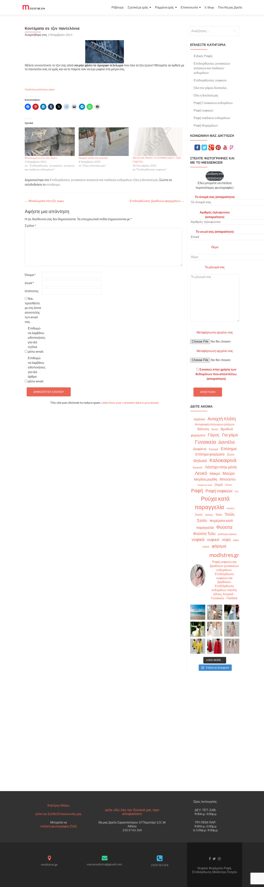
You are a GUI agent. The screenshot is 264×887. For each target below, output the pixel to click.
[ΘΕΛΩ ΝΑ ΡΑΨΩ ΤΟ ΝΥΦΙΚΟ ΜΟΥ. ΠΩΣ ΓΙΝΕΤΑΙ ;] (158, 141)
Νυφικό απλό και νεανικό (93, 157)
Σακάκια (230, 508)
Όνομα (30, 275)
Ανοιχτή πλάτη (222, 418)
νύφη (226, 539)
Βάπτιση (203, 429)
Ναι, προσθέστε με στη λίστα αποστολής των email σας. (33, 310)
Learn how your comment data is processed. (130, 402)
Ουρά (219, 484)
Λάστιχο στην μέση (221, 467)
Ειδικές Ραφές (203, 56)
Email (29, 283)
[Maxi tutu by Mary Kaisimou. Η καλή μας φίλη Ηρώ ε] (197, 629)
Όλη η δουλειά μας (145, 180)
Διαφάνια (199, 449)
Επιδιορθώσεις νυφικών (210, 80)
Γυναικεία (205, 442)
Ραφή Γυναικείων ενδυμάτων (213, 103)
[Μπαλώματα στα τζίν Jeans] (50, 141)
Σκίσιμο (209, 514)
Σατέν (199, 514)
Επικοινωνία (189, 7)
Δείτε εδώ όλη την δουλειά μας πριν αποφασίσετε (132, 812)
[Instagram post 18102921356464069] (197, 612)
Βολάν (215, 429)
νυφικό (213, 539)
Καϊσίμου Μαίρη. (59, 805)
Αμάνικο (199, 419)
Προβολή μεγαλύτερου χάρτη (40, 89)
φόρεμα (219, 545)
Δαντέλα (226, 442)
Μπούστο (227, 479)
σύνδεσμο (53, 184)
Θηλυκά (200, 460)
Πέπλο (228, 484)
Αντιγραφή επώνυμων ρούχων (214, 424)
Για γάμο (230, 434)
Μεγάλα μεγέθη (205, 479)
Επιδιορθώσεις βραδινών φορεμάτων (157, 201)
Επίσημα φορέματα (209, 454)
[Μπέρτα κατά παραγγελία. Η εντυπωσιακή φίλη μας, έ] (214, 646)
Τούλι (218, 514)
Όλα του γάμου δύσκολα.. (210, 88)
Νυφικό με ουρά (205, 485)
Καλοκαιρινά (222, 460)
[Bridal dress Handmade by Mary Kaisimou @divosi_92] (214, 612)
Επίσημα (229, 448)
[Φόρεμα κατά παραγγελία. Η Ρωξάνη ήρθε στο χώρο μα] (231, 629)
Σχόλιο (30, 225)
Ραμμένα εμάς (164, 7)
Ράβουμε (118, 7)
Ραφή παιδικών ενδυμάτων (212, 118)
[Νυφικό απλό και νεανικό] (104, 141)
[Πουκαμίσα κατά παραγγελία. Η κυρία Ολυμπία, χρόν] (197, 646)
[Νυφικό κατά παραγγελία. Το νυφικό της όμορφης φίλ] (231, 612)
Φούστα (224, 527)
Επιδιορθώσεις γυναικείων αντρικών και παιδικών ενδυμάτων (91, 180)
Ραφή (197, 490)
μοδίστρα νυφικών (227, 534)
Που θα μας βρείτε (230, 7)
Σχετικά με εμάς (138, 7)
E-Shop (209, 7)
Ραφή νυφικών (203, 110)
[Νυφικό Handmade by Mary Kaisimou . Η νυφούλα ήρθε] (214, 629)
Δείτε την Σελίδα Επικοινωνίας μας (58, 814)
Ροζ (236, 491)
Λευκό (201, 473)
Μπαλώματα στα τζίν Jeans (41, 157)
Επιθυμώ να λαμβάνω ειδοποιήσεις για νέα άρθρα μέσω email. (36, 369)
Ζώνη (230, 454)
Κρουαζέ (198, 467)
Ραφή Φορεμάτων (206, 125)
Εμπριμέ (213, 449)
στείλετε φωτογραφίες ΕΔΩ (58, 826)
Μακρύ (215, 473)
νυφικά (198, 539)
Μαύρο (229, 473)
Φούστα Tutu (204, 533)
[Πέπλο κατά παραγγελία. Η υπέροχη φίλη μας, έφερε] (231, 646)
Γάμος (214, 434)
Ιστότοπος (32, 291)
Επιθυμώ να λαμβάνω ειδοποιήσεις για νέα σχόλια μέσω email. (36, 339)
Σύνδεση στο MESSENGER (215, 176)
